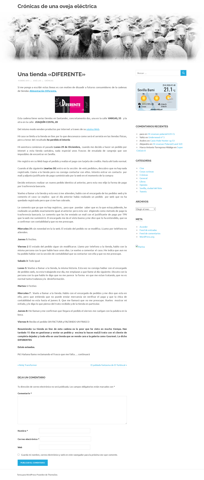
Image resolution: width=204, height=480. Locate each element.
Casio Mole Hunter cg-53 (162, 140)
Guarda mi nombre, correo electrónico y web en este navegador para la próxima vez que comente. (69, 454)
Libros (143, 181)
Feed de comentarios (150, 233)
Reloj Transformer (28, 365)
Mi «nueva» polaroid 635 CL (161, 133)
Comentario (25, 393)
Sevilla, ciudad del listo (151, 188)
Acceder (144, 226)
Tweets (143, 191)
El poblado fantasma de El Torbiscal (108, 365)
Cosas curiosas (147, 171)
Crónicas (49, 80)
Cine (142, 168)
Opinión (143, 184)
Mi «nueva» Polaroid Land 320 (167, 143)
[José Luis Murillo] (140, 246)
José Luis (37, 80)
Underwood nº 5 (156, 137)
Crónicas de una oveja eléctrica (57, 6)
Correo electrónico (28, 439)
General (143, 178)
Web (20, 447)
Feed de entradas (148, 230)
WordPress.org (147, 236)
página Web (92, 129)
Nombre (23, 430)
